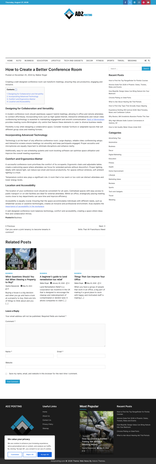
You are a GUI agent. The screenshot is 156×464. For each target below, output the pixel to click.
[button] (16, 90)
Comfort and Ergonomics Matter (21, 99)
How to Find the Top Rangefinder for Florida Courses (128, 81)
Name (8, 351)
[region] (30, 447)
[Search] (149, 60)
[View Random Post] (145, 60)
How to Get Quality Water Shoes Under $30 (125, 127)
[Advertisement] (78, 41)
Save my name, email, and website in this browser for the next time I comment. (43, 373)
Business (29, 60)
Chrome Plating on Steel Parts (120, 98)
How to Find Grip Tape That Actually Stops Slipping (128, 106)
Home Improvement (116, 171)
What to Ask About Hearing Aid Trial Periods (125, 102)
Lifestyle (56, 60)
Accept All (45, 454)
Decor (89, 60)
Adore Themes (98, 461)
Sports (110, 60)
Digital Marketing (115, 155)
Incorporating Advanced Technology (22, 96)
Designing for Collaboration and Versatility (25, 94)
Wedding (132, 60)
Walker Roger (41, 75)
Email (60, 351)
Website (8, 362)
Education (42, 60)
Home (10, 60)
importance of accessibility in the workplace (24, 206)
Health (111, 167)
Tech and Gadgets (73, 60)
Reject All (29, 454)
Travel (121, 60)
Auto (18, 60)
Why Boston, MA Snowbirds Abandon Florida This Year (129, 116)
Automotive (113, 142)
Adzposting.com (58, 461)
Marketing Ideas (115, 179)
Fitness (100, 60)
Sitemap (46, 428)
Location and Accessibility (18, 101)
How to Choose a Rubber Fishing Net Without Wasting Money (94, 441)
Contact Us (47, 420)
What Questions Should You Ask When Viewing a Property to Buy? (20, 279)
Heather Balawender (12, 286)
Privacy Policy (48, 424)
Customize (15, 454)
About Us (46, 416)
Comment (10, 321)
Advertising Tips (115, 138)
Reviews (112, 183)
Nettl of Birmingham (95, 119)
